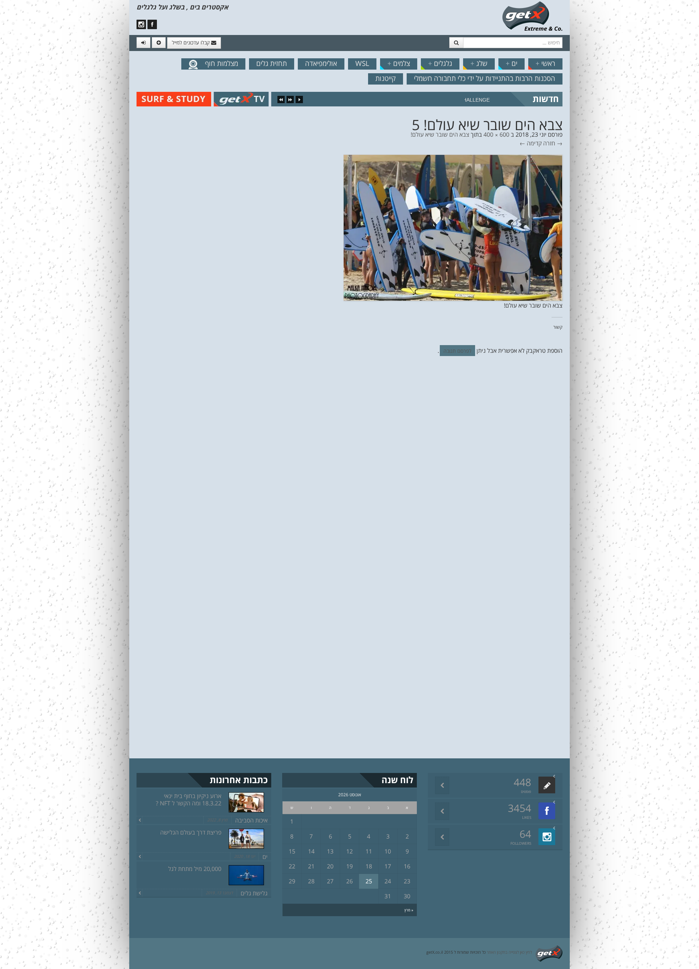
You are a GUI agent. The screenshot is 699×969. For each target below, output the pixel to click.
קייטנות (385, 78)
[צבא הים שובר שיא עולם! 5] (452, 227)
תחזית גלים (271, 63)
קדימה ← (531, 143)
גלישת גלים (254, 893)
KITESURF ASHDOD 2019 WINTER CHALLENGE (432, 100)
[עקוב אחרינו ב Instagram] (141, 24)
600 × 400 (496, 134)
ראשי (545, 63)
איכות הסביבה (251, 820)
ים (511, 63)
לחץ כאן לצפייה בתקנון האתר (509, 952)
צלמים (398, 63)
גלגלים (440, 63)
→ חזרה (552, 143)
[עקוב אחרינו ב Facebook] (152, 24)
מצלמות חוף (221, 63)
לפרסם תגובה (457, 350)
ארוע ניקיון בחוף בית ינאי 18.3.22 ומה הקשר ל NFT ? (188, 799)
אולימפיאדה (321, 63)
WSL (362, 63)
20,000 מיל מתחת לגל (194, 869)
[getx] (532, 16)
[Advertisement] (38, 124)
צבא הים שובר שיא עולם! (440, 134)
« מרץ (408, 910)
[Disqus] (349, 462)
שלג (478, 63)
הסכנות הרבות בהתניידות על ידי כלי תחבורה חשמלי (484, 78)
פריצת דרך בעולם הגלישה (190, 832)
